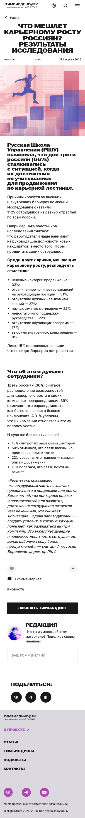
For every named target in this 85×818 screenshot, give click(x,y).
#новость (15, 589)
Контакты (14, 769)
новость (9, 59)
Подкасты (15, 760)
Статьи (11, 742)
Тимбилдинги (19, 751)
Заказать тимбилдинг (42, 608)
